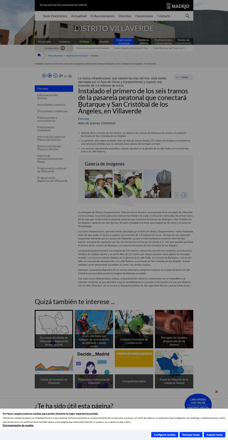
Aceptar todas (214, 434)
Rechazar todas (191, 434)
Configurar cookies (165, 434)
